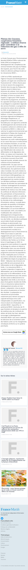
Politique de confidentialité (8, 527)
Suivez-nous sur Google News (12, 332)
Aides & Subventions (6, 537)
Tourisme (3, 559)
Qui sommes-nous (6, 523)
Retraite (3, 555)
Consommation (5, 541)
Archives (3, 531)
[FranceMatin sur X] (2, 518)
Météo (2, 557)
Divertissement (5, 545)
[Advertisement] (14, 22)
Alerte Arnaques (5, 539)
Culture (3, 543)
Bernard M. (6, 52)
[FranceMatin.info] (14, 2)
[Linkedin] (7, 350)
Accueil (2, 6)
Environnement (9, 6)
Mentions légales (5, 529)
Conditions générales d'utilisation (10, 525)
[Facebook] (5, 350)
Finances (3, 553)
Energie (3, 547)
